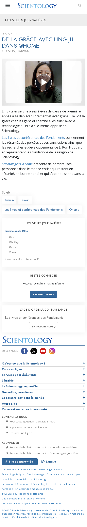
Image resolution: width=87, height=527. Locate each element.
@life (11, 237)
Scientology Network (50, 469)
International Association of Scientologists (25, 483)
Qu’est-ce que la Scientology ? (24, 363)
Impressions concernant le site (28, 427)
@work (12, 247)
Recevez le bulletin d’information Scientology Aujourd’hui (43, 453)
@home (74, 209)
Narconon (7, 488)
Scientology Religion (13, 474)
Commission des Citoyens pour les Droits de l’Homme (31, 503)
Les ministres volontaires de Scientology (24, 479)
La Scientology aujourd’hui (20, 386)
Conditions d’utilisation (24, 516)
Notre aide (9, 404)
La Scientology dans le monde (23, 398)
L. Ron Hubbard (10, 469)
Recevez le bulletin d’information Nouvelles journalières (43, 447)
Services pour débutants (19, 375)
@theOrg (14, 242)
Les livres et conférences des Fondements (33, 137)
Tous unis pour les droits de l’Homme (22, 493)
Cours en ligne (12, 369)
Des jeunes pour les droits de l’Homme (23, 498)
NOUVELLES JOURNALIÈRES (43, 223)
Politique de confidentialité (41, 513)
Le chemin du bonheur (63, 483)
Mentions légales (48, 516)
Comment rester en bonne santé (22, 259)
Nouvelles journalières (17, 392)
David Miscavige (35, 474)
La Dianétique (28, 469)
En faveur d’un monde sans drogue (34, 488)
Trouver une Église (20, 433)
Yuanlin (9, 200)
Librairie (8, 380)
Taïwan (25, 200)
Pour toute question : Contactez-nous (32, 421)
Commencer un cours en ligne (63, 474)
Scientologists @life (16, 231)
